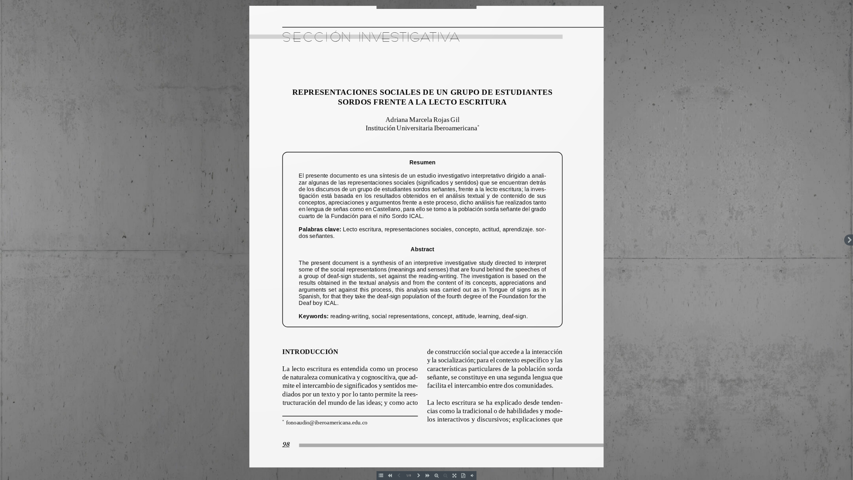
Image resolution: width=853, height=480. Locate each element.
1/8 (409, 475)
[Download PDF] (463, 475)
